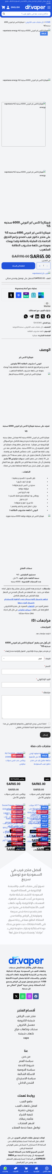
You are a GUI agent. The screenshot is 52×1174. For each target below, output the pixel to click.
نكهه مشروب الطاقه (35, 331)
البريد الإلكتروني (43, 679)
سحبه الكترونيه (18, 327)
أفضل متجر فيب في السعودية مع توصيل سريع (26, 874)
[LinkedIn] (37, 316)
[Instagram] (29, 996)
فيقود (47, 779)
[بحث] (4, 14)
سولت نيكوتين (24, 610)
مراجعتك (46, 692)
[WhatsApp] (26, 316)
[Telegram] (31, 316)
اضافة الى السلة (18, 266)
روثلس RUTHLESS (17, 779)
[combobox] (28, 14)
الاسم (47, 666)
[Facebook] (48, 316)
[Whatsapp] (23, 996)
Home (47, 22)
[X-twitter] (16, 996)
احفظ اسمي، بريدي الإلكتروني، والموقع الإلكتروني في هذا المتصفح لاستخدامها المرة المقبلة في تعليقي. (26, 725)
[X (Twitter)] (43, 316)
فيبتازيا (34, 335)
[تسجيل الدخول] (8, 7)
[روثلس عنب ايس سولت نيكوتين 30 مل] (13, 764)
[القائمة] (48, 7)
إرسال (45, 735)
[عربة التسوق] (3, 7)
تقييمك (47, 658)
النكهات (30, 606)
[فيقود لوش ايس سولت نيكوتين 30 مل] (38, 764)
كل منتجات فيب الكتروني (35, 22)
